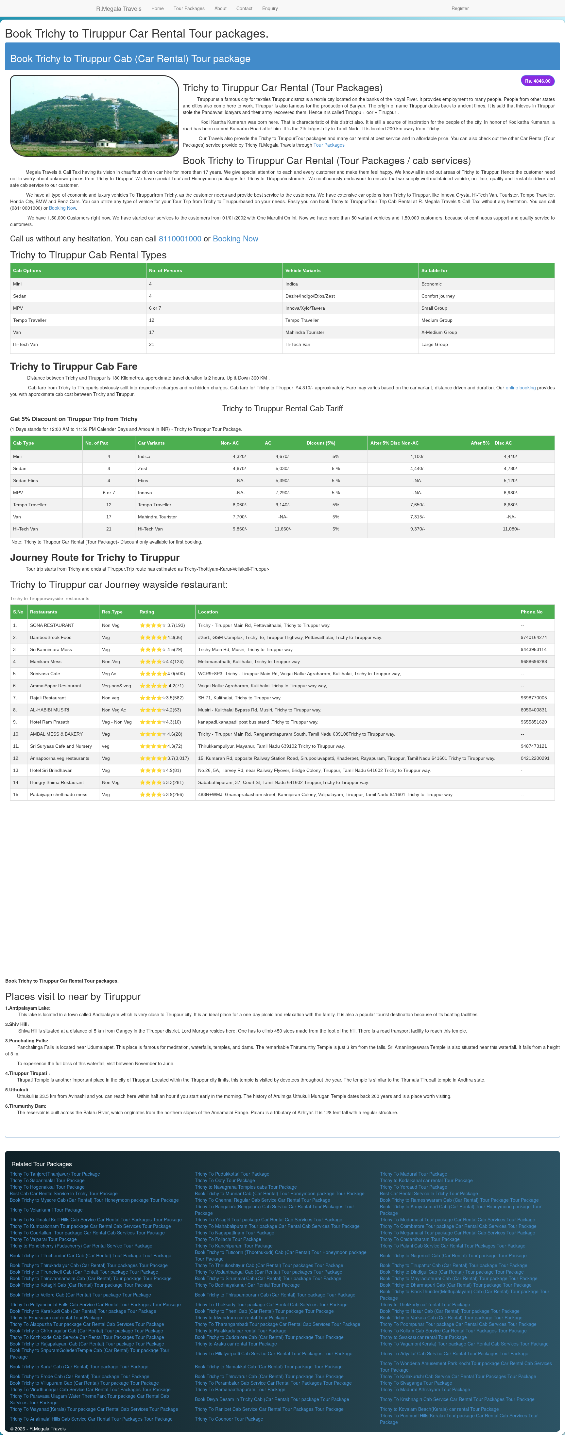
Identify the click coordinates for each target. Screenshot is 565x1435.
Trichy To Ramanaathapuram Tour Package (240, 1389)
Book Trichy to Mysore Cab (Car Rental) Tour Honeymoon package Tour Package (94, 1200)
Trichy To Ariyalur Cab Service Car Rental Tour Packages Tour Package (454, 1353)
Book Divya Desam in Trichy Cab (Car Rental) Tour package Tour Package (272, 1399)
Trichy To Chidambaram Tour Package (420, 1239)
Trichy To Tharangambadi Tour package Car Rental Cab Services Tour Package (277, 1324)
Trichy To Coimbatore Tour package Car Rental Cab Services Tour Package (458, 1226)
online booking (521, 387)
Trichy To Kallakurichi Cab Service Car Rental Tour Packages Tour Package (458, 1376)
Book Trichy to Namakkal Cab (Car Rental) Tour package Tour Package (269, 1366)
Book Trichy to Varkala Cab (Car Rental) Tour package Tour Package (451, 1317)
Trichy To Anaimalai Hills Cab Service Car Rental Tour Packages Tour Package (91, 1418)
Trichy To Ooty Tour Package (225, 1180)
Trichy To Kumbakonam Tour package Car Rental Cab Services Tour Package (90, 1226)
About (220, 8)
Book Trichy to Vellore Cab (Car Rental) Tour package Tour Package (80, 1294)
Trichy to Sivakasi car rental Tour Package (423, 1337)
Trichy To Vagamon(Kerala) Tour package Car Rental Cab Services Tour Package (464, 1343)
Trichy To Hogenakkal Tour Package (47, 1186)
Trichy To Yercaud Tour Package (413, 1186)
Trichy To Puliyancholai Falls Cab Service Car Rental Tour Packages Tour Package (95, 1304)
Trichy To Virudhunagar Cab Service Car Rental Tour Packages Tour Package (90, 1389)
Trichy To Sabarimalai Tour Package (47, 1180)
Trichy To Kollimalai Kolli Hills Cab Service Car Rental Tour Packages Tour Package (96, 1219)
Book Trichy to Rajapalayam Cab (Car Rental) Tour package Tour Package (87, 1343)
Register (460, 8)
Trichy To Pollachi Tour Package (228, 1239)
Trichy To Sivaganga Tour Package (416, 1382)
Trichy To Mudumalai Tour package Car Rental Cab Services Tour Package (457, 1219)
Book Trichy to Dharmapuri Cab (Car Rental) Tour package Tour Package (456, 1284)
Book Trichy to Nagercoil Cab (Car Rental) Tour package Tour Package (453, 1255)
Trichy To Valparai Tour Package (43, 1239)
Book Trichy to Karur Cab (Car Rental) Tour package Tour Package (79, 1366)
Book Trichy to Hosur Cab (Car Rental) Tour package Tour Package (450, 1311)
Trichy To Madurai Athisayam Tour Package (425, 1389)
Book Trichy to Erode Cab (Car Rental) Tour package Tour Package (79, 1376)
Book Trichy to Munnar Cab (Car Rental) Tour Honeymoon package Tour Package (280, 1193)
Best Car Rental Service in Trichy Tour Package (429, 1193)
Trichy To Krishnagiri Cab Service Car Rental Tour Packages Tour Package (457, 1399)
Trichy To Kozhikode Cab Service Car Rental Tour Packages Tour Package (87, 1337)
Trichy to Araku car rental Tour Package (236, 1343)
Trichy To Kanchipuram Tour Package (234, 1245)
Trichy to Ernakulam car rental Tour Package (56, 1317)
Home (157, 8)
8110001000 (180, 238)
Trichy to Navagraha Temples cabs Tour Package (246, 1186)
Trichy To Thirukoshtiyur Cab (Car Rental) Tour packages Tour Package (269, 1265)
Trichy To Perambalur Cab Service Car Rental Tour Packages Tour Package (273, 1382)
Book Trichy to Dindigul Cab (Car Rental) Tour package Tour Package (452, 1271)
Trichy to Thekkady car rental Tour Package (425, 1304)
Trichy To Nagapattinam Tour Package (234, 1232)
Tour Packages (189, 8)
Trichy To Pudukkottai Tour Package (232, 1173)
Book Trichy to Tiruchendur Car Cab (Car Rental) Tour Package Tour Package (90, 1255)
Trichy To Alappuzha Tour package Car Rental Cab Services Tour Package (87, 1324)
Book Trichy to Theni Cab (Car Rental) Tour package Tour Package (264, 1311)
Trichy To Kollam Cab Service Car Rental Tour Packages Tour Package (453, 1330)
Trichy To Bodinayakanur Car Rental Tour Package (247, 1284)
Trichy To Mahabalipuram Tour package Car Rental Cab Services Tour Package (277, 1226)
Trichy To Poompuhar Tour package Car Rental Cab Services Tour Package (458, 1324)
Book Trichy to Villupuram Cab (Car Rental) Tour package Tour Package (84, 1382)
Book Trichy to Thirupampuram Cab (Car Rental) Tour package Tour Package (275, 1294)
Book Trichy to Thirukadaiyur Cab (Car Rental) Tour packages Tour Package (89, 1265)
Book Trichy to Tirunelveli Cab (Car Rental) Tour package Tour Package (84, 1271)
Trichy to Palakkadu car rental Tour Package (240, 1330)
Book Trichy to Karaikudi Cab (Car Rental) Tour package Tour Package (83, 1311)
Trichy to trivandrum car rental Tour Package (241, 1317)
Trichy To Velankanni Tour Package (46, 1209)
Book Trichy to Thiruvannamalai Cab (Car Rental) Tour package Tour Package (91, 1278)
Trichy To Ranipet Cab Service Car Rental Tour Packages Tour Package (269, 1409)
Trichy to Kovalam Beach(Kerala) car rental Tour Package (439, 1409)
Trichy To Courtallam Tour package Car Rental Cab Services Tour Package (87, 1232)
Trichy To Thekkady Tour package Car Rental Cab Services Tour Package (271, 1304)
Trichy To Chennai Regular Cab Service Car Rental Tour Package (262, 1200)
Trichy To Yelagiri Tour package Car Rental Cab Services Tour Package (268, 1219)
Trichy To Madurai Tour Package (413, 1173)
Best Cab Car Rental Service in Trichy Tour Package (64, 1193)
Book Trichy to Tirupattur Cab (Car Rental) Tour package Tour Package (453, 1265)
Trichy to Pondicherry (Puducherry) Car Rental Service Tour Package (81, 1245)
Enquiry (270, 8)
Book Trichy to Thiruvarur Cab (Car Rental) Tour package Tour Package (269, 1376)
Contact (244, 8)
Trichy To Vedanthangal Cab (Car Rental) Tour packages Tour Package (268, 1271)
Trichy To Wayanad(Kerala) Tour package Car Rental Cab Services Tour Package (94, 1409)
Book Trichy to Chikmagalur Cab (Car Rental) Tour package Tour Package (86, 1330)
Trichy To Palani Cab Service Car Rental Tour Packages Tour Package (452, 1245)
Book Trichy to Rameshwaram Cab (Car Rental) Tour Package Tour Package (459, 1200)
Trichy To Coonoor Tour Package (229, 1418)
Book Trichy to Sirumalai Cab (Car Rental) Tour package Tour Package (268, 1278)
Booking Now (62, 207)
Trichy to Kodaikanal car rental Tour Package (426, 1180)
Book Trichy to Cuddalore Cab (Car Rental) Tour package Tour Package (269, 1337)
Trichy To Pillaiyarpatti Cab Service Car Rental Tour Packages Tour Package (273, 1353)
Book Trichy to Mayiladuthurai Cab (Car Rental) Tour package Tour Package (459, 1278)
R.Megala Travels (119, 8)
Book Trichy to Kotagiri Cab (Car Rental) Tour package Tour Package (81, 1284)
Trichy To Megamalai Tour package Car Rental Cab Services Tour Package (457, 1232)
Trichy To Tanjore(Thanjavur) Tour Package (55, 1173)
